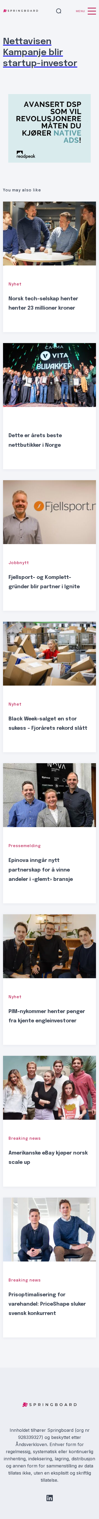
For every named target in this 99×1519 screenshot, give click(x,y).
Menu (80, 11)
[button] (58, 11)
